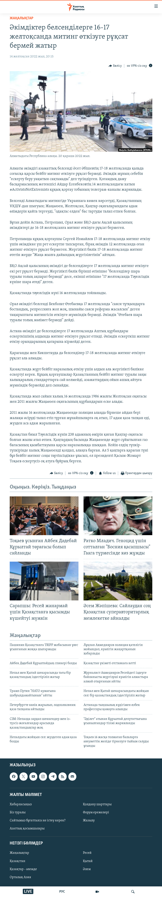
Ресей (87, 853)
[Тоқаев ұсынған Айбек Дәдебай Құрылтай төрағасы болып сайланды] (44, 515)
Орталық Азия (20, 877)
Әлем (87, 869)
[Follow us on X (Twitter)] (23, 777)
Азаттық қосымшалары (27, 828)
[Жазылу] (72, 777)
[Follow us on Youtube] (33, 777)
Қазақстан (17, 861)
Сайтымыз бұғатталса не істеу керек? (37, 820)
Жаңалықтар (19, 853)
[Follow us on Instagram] (43, 777)
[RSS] (62, 777)
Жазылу (89, 820)
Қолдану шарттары (97, 804)
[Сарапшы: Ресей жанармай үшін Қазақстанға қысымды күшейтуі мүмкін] (44, 581)
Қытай (88, 861)
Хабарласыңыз (21, 804)
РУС (62, 891)
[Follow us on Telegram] (53, 777)
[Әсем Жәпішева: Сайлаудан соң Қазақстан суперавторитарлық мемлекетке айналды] (118, 581)
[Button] (115, 66)
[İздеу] (133, 891)
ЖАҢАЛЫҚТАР (21, 18)
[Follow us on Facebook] (14, 777)
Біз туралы (18, 812)
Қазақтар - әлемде (23, 869)
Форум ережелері (96, 812)
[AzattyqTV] (97, 891)
